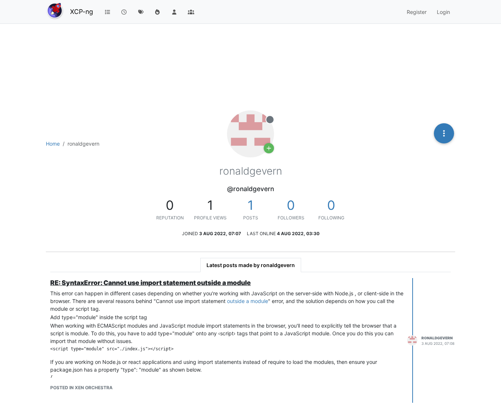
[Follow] (269, 148)
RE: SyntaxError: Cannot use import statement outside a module (150, 283)
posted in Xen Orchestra (81, 387)
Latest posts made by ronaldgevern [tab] (250, 265)
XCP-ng (81, 11)
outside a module (247, 301)
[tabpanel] (250, 340)
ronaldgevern (437, 338)
